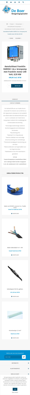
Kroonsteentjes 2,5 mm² (15, 330)
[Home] (7, 24)
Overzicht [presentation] (15, 99)
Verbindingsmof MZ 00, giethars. (15, 289)
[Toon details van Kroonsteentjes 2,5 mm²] (15, 315)
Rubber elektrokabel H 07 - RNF (15, 247)
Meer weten (15, 392)
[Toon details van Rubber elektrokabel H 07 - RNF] (15, 232)
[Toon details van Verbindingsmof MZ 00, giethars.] (15, 273)
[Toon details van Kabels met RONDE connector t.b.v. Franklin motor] (15, 190)
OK (15, 389)
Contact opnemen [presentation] (15, 103)
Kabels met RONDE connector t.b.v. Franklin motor (15, 206)
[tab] (15, 99)
